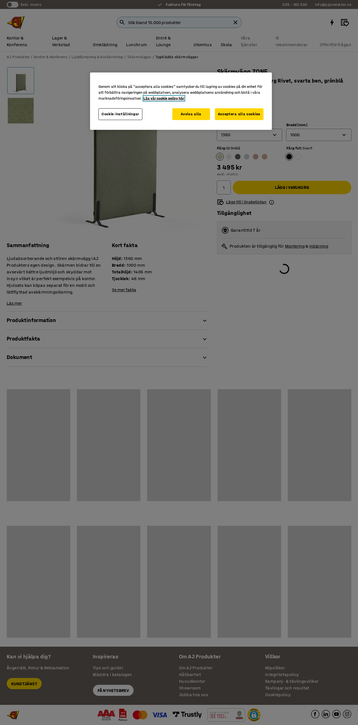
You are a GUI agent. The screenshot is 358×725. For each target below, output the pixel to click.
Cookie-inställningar (120, 114)
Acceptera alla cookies (239, 114)
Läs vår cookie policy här (163, 98)
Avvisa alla (191, 114)
